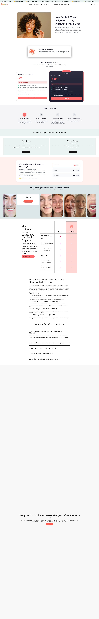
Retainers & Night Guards (48, 4)
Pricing (34, 4)
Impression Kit (37, 295)
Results (30, 4)
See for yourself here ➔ (26, 256)
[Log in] (94, 4)
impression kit (62, 335)
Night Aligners (39, 4)
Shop (69, 4)
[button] (92, 4)
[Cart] (97, 4)
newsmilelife (19, 201)
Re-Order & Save (57, 4)
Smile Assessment (64, 4)
